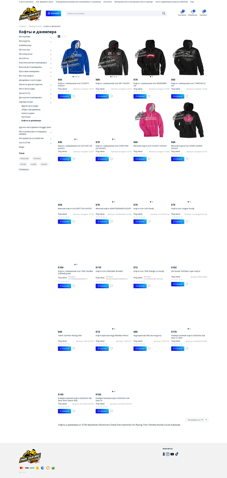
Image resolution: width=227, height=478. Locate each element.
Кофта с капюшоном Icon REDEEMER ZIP (149, 84)
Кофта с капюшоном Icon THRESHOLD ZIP (188, 84)
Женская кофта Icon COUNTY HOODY (150, 146)
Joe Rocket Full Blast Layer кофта (185, 271)
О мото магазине (26, 2)
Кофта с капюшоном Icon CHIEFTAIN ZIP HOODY (112, 147)
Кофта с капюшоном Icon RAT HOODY (113, 83)
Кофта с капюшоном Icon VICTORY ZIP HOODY (75, 147)
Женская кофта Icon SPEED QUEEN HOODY (186, 147)
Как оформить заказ (44, 2)
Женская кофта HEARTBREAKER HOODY (113, 208)
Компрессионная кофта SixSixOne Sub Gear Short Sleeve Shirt (75, 399)
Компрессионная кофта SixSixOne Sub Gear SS (112, 399)
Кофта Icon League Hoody (182, 208)
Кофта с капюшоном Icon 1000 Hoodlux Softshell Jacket (75, 272)
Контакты (108, 2)
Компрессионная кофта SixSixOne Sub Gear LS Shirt (188, 336)
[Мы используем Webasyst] (22, 472)
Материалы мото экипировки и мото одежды (134, 2)
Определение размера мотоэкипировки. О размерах (78, 2)
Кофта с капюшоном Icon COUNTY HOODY (73, 84)
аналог (44, 164)
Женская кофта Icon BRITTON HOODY (75, 208)
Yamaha (36, 158)
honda (23, 164)
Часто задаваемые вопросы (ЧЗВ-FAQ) (171, 2)
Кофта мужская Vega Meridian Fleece (112, 335)
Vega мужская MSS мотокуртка (147, 335)
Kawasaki (24, 158)
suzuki (33, 164)
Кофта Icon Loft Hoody (143, 208)
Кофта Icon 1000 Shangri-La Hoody (148, 271)
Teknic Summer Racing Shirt (70, 335)
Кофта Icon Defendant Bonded (109, 271)
